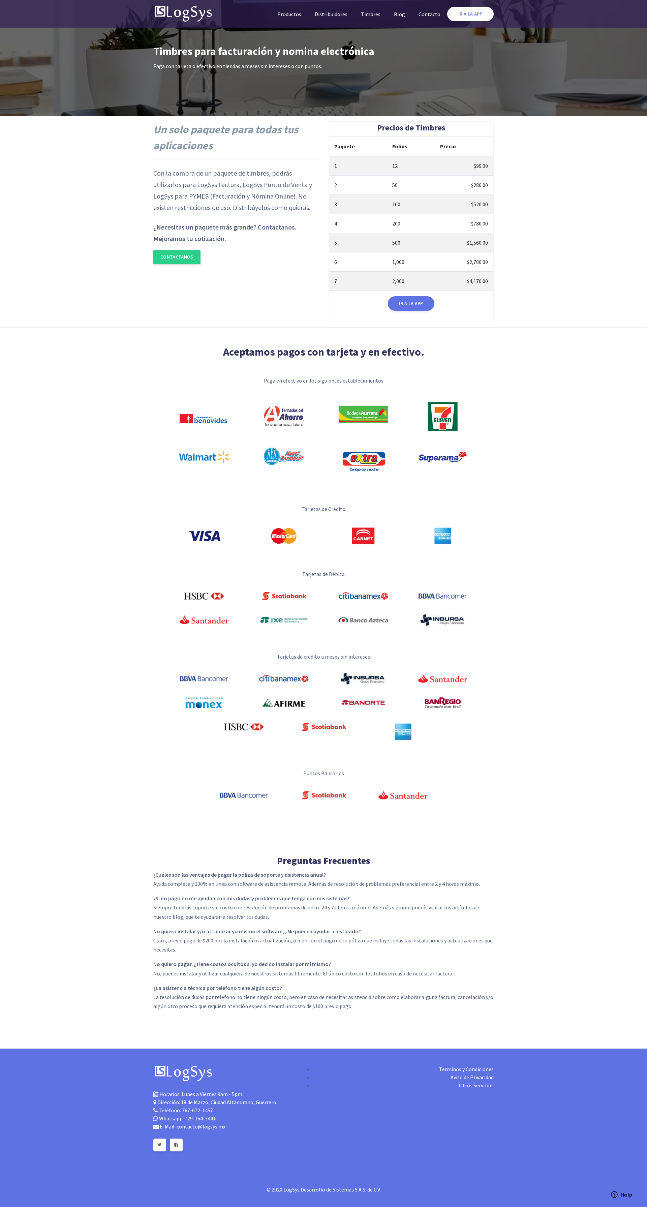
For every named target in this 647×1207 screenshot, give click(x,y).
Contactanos (176, 257)
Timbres (370, 14)
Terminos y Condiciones (466, 1069)
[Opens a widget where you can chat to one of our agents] (621, 1195)
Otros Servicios (476, 1085)
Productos (289, 14)
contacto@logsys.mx (201, 1126)
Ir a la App (470, 14)
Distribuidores (331, 14)
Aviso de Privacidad (472, 1077)
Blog (399, 14)
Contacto (429, 14)
